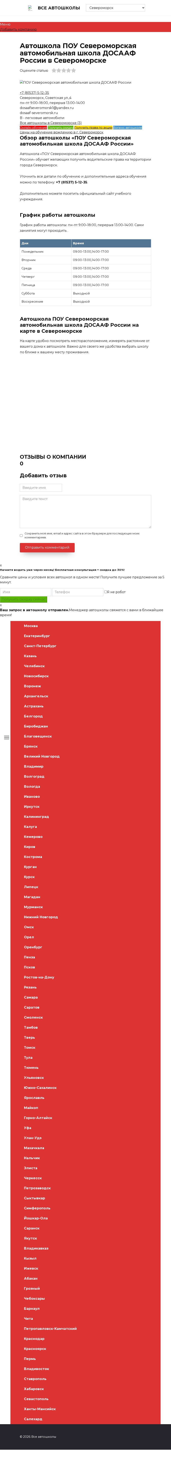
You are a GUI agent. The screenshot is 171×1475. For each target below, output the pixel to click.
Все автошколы (59, 7)
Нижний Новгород (41, 917)
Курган (30, 867)
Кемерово (33, 837)
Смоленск (33, 1017)
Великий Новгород (42, 756)
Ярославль (34, 1098)
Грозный (32, 1289)
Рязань (30, 987)
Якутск (30, 1238)
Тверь (29, 1038)
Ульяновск (34, 1078)
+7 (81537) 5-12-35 (34, 93)
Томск (29, 1048)
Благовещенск (38, 736)
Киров (29, 847)
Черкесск (33, 1178)
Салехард (33, 1419)
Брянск (31, 746)
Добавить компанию (18, 29)
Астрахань (34, 706)
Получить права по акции (93, 127)
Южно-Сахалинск (40, 1088)
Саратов (31, 1007)
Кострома (33, 857)
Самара (31, 997)
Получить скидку (60, 127)
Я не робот (116, 592)
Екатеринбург (37, 636)
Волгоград (34, 776)
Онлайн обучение (33, 127)
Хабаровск (34, 1389)
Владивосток (36, 1369)
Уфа (27, 1128)
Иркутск (31, 807)
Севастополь (36, 1399)
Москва (31, 626)
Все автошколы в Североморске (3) (51, 123)
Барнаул (32, 1309)
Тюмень (31, 1068)
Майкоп (31, 1108)
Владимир (33, 766)
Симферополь (37, 1208)
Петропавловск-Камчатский (50, 1329)
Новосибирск (36, 676)
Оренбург (33, 947)
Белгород (33, 716)
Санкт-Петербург (40, 646)
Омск (29, 927)
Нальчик (32, 1158)
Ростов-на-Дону (39, 977)
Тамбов (31, 1027)
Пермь (30, 1359)
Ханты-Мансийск (40, 1409)
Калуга (30, 827)
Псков (29, 967)
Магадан (32, 897)
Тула (28, 1058)
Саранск (31, 1228)
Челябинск (34, 666)
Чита (28, 1319)
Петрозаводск (37, 1188)
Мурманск (33, 907)
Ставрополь (35, 1379)
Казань (30, 656)
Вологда (32, 787)
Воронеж (32, 686)
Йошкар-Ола (36, 1218)
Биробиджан (36, 726)
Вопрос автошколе (127, 127)
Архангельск (36, 696)
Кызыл (30, 1258)
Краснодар (34, 1339)
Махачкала (34, 1148)
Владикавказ (36, 1248)
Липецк (31, 887)
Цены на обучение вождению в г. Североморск (61, 132)
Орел (29, 937)
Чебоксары (34, 1299)
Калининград (36, 817)
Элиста (30, 1168)
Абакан (31, 1278)
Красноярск (35, 1349)
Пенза (29, 957)
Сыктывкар (34, 1198)
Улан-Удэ (32, 1138)
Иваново (32, 797)
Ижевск (31, 1268)
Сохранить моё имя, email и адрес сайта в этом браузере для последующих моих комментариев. (82, 535)
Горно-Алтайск (38, 1118)
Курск (29, 877)
